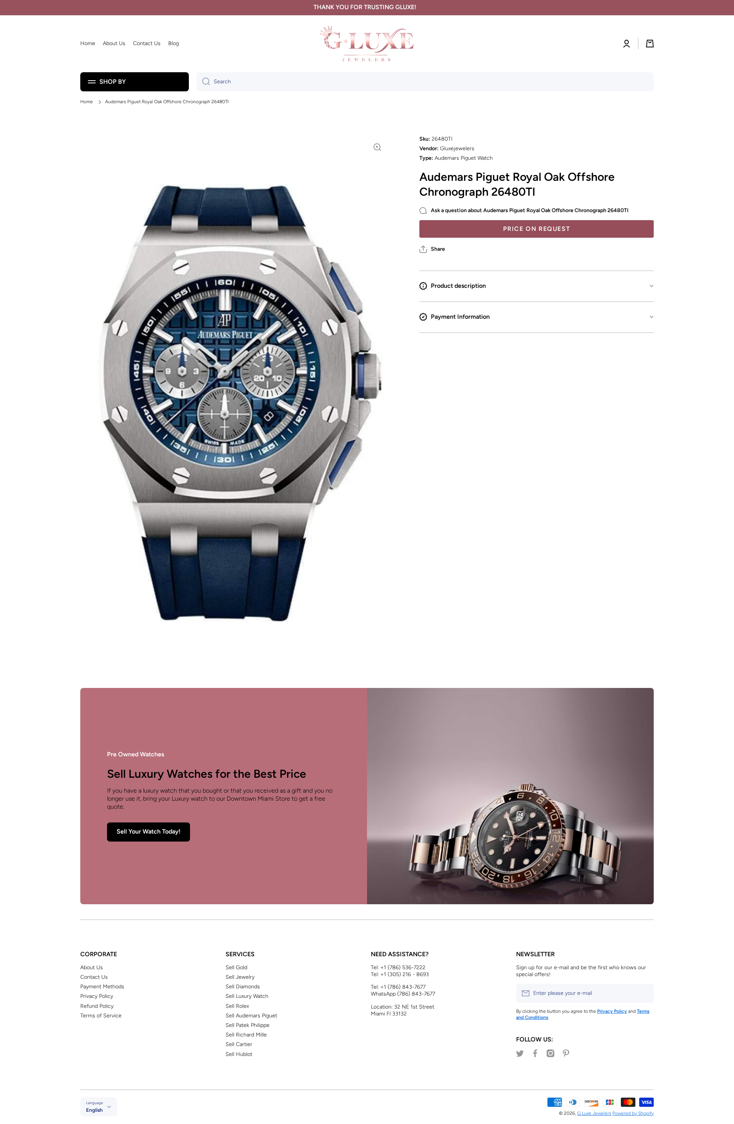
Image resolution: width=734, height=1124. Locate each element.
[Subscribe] (644, 993)
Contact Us (94, 977)
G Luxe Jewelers (594, 1113)
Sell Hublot (239, 1054)
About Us (91, 967)
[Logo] (367, 44)
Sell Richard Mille (246, 1035)
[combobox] (425, 81)
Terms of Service (101, 1015)
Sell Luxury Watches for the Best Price (206, 774)
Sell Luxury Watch (247, 996)
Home (86, 101)
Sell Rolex (237, 1006)
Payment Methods (102, 986)
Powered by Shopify (633, 1113)
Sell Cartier (239, 1044)
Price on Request (536, 228)
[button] (432, 249)
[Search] (203, 81)
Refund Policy (97, 1006)
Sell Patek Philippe (248, 1025)
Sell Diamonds (243, 986)
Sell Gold (236, 967)
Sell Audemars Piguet (251, 1015)
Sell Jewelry (240, 977)
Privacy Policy (96, 996)
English (94, 1110)
